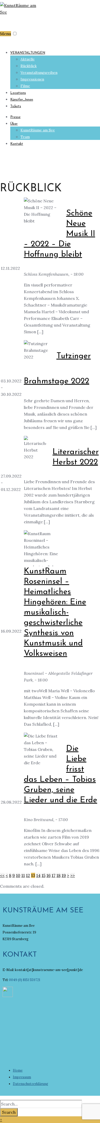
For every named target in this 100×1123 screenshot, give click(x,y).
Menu (5, 33)
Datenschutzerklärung (30, 1084)
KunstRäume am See (38, 130)
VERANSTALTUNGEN (27, 53)
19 (64, 875)
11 (23, 875)
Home (18, 1070)
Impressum (22, 1077)
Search (9, 1112)
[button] (14, 33)
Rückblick (29, 66)
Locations (18, 93)
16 (48, 875)
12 (28, 875)
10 (18, 875)
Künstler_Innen (21, 99)
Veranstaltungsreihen (39, 72)
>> (72, 875)
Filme (25, 86)
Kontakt (16, 144)
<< (2, 875)
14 (38, 875)
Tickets (15, 106)
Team (25, 136)
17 (53, 875)
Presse (15, 117)
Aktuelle (28, 59)
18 (58, 875)
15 (43, 875)
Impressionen (32, 79)
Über (14, 123)
